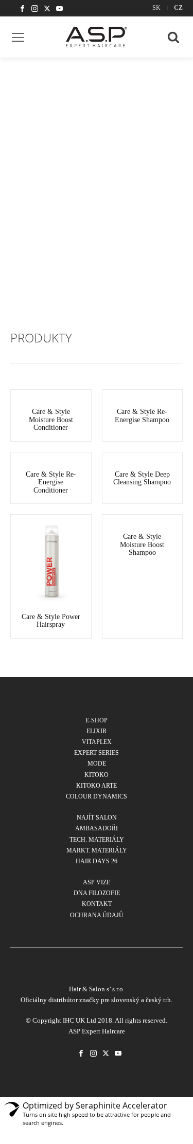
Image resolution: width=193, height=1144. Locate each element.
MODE (96, 763)
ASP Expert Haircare (96, 1031)
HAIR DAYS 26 (96, 861)
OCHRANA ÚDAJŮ (97, 915)
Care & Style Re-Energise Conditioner (51, 482)
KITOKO (96, 774)
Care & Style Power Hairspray (51, 620)
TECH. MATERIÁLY (96, 839)
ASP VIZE (96, 882)
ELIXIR (96, 731)
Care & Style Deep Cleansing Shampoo (142, 478)
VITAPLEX (97, 742)
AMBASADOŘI (96, 828)
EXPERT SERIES (96, 752)
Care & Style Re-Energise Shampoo (142, 415)
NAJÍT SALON (97, 817)
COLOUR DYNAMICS (96, 796)
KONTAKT (97, 903)
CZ (178, 7)
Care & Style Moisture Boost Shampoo (142, 544)
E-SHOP (96, 720)
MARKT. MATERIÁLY (96, 850)
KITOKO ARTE (96, 785)
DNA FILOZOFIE (97, 893)
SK (156, 7)
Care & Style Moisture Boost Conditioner (51, 419)
